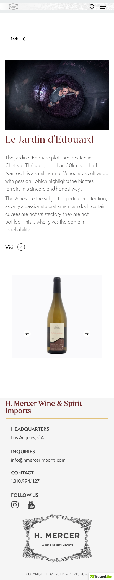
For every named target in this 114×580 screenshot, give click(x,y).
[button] (103, 6)
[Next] (86, 333)
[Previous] (27, 333)
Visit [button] (10, 247)
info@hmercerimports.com (38, 460)
